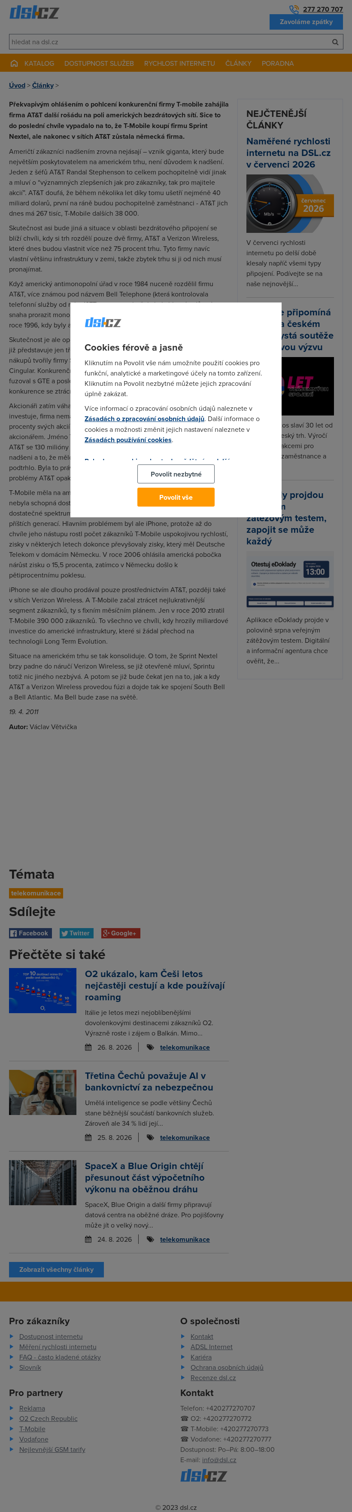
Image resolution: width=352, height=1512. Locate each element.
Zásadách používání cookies (128, 440)
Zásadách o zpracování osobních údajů (144, 419)
